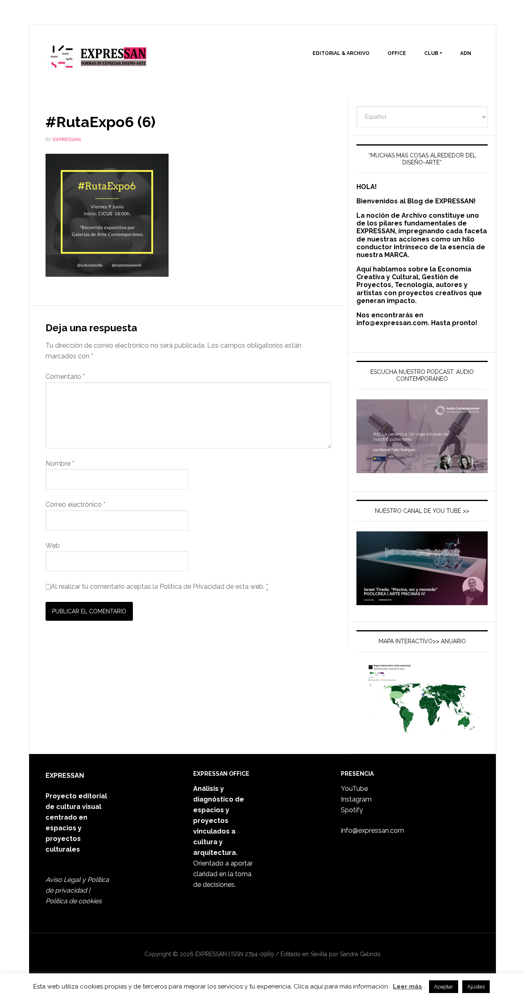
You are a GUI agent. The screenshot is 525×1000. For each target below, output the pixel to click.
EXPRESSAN (99, 59)
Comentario (65, 376)
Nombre (60, 463)
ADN (465, 53)
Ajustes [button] (476, 987)
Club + (433, 53)
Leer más (407, 986)
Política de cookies (74, 901)
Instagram (356, 799)
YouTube (354, 789)
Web (53, 545)
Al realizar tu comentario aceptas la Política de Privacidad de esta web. (159, 586)
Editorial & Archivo (341, 53)
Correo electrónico (75, 504)
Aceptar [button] (443, 987)
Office (397, 53)
